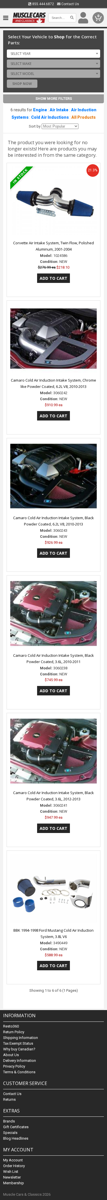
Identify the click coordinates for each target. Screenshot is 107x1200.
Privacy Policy (14, 1066)
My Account (13, 1160)
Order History (14, 1166)
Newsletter (12, 1177)
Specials (10, 1132)
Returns (9, 1099)
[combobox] (53, 53)
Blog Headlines (15, 1138)
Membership (13, 1183)
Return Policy (13, 1032)
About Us (11, 1055)
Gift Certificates (16, 1127)
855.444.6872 (42, 4)
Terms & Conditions (19, 1072)
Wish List (10, 1171)
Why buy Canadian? (19, 1049)
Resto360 (11, 1026)
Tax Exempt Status (18, 1043)
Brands (9, 1121)
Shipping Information (20, 1038)
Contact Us (69, 4)
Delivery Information (19, 1060)
